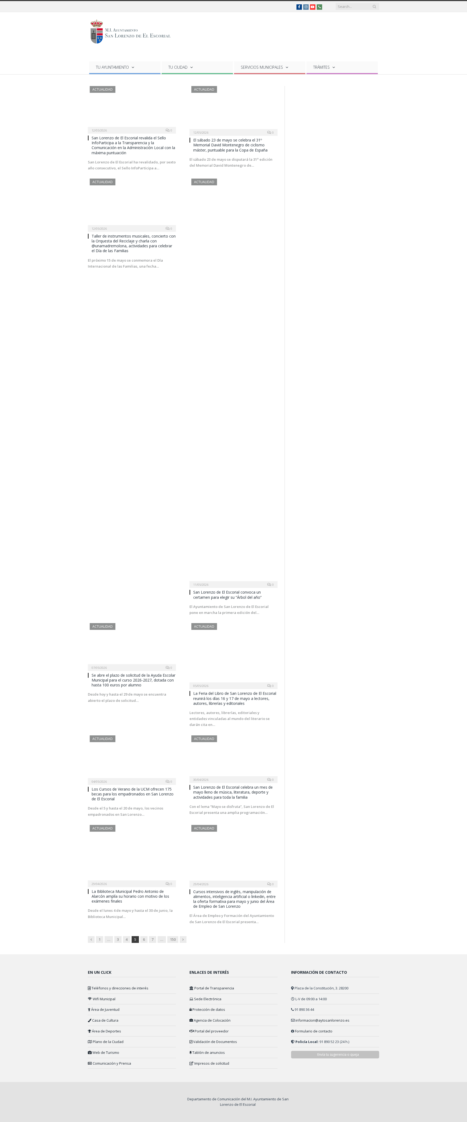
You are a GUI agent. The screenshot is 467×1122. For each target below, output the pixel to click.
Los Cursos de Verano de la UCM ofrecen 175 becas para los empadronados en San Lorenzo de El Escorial (133, 794)
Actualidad (102, 89)
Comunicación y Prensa (111, 1063)
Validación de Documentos (214, 1041)
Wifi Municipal (103, 998)
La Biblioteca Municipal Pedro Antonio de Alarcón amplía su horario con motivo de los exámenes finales (130, 896)
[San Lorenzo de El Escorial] (133, 30)
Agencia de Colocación (212, 1020)
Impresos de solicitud (211, 1063)
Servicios (262, 67)
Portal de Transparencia (214, 988)
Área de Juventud (104, 1009)
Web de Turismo (105, 1052)
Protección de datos (208, 1009)
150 (173, 939)
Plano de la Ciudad (108, 1041)
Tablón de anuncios (208, 1052)
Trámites (321, 67)
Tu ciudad (178, 67)
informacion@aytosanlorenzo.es (322, 1020)
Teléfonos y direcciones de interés (119, 988)
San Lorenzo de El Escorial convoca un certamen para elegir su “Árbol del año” (227, 595)
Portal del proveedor (211, 1031)
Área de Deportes (106, 1031)
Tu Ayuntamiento (112, 67)
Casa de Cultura (104, 1020)
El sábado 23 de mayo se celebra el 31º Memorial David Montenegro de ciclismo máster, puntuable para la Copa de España (230, 144)
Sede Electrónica (207, 998)
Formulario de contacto (313, 1031)
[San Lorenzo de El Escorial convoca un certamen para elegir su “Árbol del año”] (233, 381)
